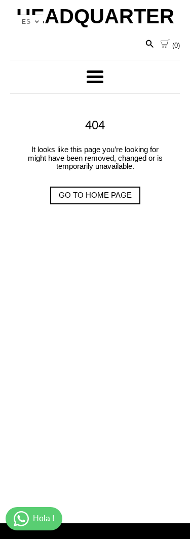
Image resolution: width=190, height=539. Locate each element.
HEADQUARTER (95, 16)
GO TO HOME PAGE (95, 195)
